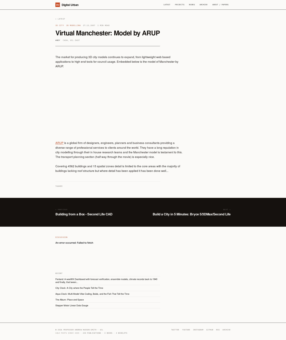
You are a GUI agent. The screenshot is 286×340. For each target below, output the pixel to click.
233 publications (92, 333)
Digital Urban (67, 5)
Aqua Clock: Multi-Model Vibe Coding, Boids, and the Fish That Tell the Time (92, 293)
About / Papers (220, 4)
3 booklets (121, 333)
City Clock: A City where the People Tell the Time (79, 287)
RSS (218, 330)
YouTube (186, 330)
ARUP (59, 143)
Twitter (175, 330)
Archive (204, 4)
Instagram (198, 330)
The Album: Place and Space (69, 299)
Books (192, 4)
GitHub (209, 330)
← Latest (60, 19)
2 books (108, 333)
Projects (179, 4)
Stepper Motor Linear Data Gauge (71, 305)
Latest (166, 4)
